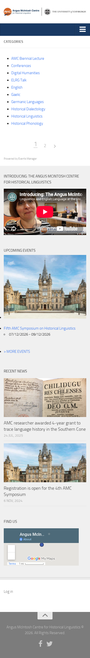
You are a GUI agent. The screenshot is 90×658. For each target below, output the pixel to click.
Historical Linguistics (26, 116)
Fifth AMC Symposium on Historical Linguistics (40, 328)
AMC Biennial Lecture (27, 58)
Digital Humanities (25, 73)
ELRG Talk (18, 80)
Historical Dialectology (28, 109)
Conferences (21, 65)
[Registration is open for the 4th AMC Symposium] (45, 462)
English (16, 87)
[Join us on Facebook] (40, 644)
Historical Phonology (27, 123)
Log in (8, 591)
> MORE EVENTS (17, 351)
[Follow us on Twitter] (49, 644)
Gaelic (15, 94)
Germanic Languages (27, 102)
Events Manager (27, 158)
